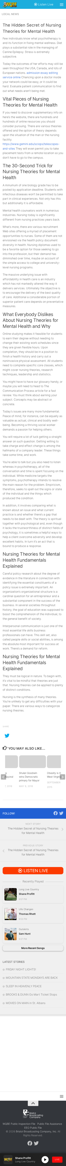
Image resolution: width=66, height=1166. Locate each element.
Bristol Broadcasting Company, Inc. (36, 1131)
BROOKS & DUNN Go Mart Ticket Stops (31, 994)
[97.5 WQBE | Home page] (12, 4)
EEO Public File (33, 1127)
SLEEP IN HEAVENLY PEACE (24, 986)
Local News (10, 14)
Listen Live (45, 4)
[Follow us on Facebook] (56, 813)
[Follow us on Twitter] (61, 813)
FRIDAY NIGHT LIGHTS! (21, 969)
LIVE (57, 1159)
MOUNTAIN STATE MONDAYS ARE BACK (32, 977)
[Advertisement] (33, 1051)
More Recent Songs (33, 948)
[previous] (3, 777)
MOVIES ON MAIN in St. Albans (25, 1003)
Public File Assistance (49, 1123)
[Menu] (61, 4)
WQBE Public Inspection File (19, 1123)
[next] (62, 777)
